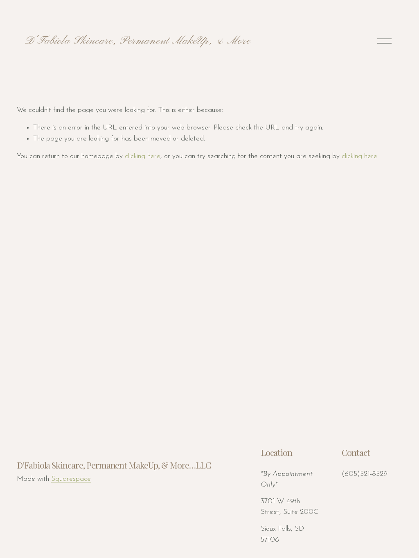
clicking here (142, 156)
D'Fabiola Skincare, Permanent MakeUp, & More (137, 41)
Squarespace (71, 478)
